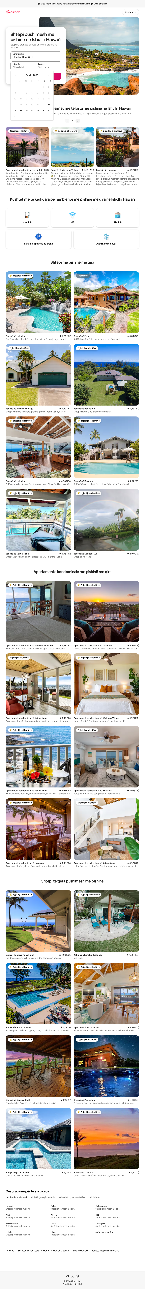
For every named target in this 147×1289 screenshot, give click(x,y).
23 (49, 104)
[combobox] (36, 57)
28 (37, 110)
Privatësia (67, 1284)
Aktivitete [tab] (94, 1197)
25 (21, 110)
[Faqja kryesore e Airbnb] (13, 12)
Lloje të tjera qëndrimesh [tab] (43, 1197)
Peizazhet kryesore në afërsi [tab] (72, 1197)
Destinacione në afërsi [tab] (16, 1197)
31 (15, 116)
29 (43, 110)
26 (26, 110)
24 (15, 110)
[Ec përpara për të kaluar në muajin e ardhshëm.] (48, 75)
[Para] (78, 121)
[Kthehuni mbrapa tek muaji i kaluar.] (15, 75)
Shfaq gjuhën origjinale (96, 3)
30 (49, 110)
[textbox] (23, 67)
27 (32, 110)
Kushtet (78, 1284)
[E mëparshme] (67, 121)
